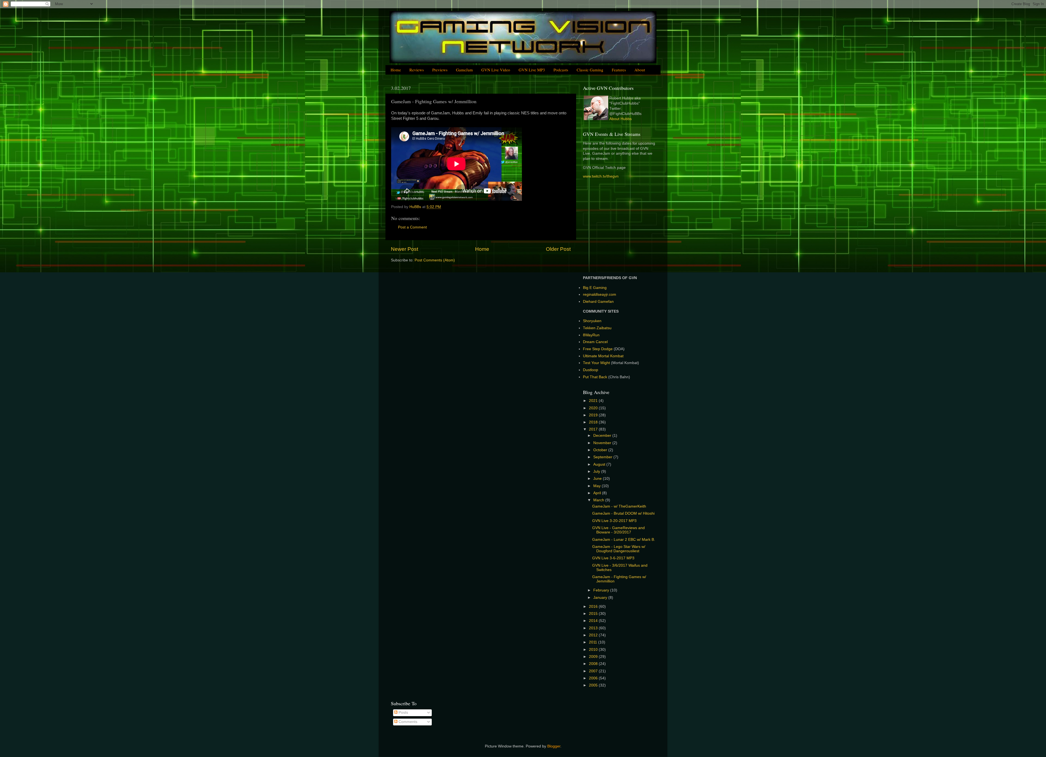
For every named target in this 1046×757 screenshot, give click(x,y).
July (597, 471)
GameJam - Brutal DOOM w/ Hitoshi (623, 513)
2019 (594, 415)
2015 (594, 614)
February (601, 590)
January (600, 598)
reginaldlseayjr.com (599, 294)
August (599, 464)
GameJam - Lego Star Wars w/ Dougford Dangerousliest (618, 549)
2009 (594, 657)
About (639, 69)
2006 (594, 678)
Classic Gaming (590, 69)
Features (619, 69)
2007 (594, 671)
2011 (593, 642)
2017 (594, 429)
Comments (407, 722)
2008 (594, 664)
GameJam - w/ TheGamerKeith (619, 506)
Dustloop (590, 370)
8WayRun (591, 335)
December (602, 436)
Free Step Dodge (598, 349)
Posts (402, 712)
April (597, 493)
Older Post (558, 249)
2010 (594, 650)
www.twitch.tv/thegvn (601, 176)
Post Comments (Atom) (435, 260)
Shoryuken (592, 321)
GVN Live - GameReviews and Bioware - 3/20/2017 (618, 530)
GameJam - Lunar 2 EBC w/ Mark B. (623, 540)
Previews (440, 69)
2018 (594, 422)
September (603, 457)
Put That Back (595, 377)
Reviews (416, 69)
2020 (594, 408)
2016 (594, 607)
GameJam (464, 69)
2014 (594, 621)
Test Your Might (596, 363)
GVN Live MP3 (532, 69)
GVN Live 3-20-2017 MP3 (614, 521)
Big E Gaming (595, 288)
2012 (594, 635)
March (599, 500)
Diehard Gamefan (598, 302)
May (597, 486)
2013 (594, 628)
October (600, 450)
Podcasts (561, 69)
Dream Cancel (595, 342)
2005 (594, 685)
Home (396, 69)
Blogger (553, 746)
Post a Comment (412, 227)
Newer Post (404, 249)
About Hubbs (620, 119)
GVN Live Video (495, 69)
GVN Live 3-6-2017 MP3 (613, 558)
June (598, 479)
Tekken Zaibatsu (597, 328)
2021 (594, 401)
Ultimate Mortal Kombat (603, 356)
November (602, 443)
